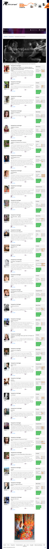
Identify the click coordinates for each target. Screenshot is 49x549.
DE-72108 (13, 91)
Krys (5, 266)
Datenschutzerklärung (38, 544)
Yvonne (5, 459)
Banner (4, 544)
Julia (5, 400)
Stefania (5, 103)
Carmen (5, 252)
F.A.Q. (8, 544)
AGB (44, 544)
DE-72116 (13, 209)
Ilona (5, 415)
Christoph (6, 281)
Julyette (5, 311)
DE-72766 (13, 449)
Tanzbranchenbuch (19, 544)
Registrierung (34, 29)
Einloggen (42, 29)
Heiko (5, 370)
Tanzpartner (13, 544)
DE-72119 (13, 479)
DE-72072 (13, 79)
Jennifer (5, 118)
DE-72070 (13, 375)
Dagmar (5, 222)
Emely (5, 177)
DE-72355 (13, 137)
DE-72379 (13, 118)
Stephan (5, 326)
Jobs (24, 544)
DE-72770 (13, 167)
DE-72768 (13, 464)
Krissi (5, 193)
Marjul (5, 385)
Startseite (7, 29)
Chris (5, 89)
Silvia (5, 207)
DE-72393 (13, 358)
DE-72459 (13, 106)
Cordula (5, 297)
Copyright (31, 544)
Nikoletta (5, 504)
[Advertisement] (24, 18)
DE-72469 (13, 433)
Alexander (6, 474)
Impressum (25, 546)
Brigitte (5, 132)
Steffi (5, 341)
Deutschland (11, 36)
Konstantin (6, 72)
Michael (5, 489)
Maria (5, 147)
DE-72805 (13, 331)
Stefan (5, 430)
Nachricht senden (38, 75)
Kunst (28, 544)
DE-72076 (13, 227)
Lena (5, 162)
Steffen (5, 355)
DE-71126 (13, 197)
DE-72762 (13, 183)
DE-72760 (13, 343)
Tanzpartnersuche (14, 29)
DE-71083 (13, 242)
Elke (5, 237)
